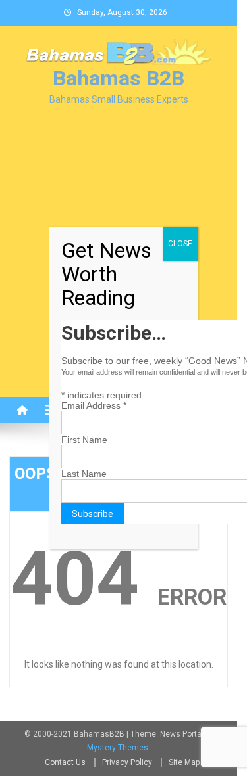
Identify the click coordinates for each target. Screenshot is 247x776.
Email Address (93, 405)
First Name (84, 439)
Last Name (84, 473)
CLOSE (180, 243)
